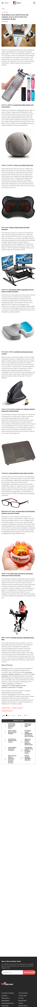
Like (6, 715)
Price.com (5, 668)
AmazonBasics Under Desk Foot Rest (21, 473)
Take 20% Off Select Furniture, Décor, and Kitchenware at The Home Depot (17, 827)
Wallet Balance (6, 1000)
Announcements (23, 993)
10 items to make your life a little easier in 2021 (8, 786)
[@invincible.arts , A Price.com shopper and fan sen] (6, 935)
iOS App (20, 1003)
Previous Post (8, 781)
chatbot (20, 687)
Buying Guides (22, 1000)
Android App (5, 1005)
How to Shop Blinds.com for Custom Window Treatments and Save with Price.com (15, 872)
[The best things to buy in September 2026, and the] (6, 947)
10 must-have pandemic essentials (29, 785)
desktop (5, 685)
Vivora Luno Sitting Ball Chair (23, 165)
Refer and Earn (6, 998)
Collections (5, 824)
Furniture (12, 824)
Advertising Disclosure (8, 1003)
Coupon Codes (22, 995)
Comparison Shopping (8, 993)
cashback (11, 674)
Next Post (30, 781)
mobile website (15, 685)
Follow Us (18, 934)
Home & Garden (20, 824)
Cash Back (4, 995)
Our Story (21, 998)
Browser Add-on (22, 1005)
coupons (17, 674)
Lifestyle (22, 869)
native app (11, 687)
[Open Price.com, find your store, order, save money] (6, 922)
